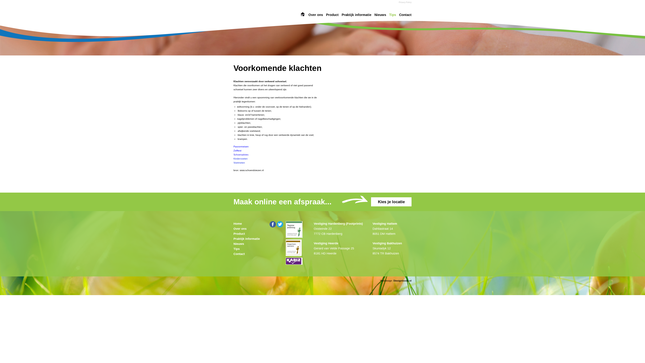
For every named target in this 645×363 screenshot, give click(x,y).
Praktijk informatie (356, 15)
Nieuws (380, 15)
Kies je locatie (391, 201)
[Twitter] (280, 224)
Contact (405, 15)
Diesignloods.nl (402, 280)
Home (302, 15)
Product (332, 15)
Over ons (315, 15)
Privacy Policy (405, 2)
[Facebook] (273, 224)
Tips (392, 15)
